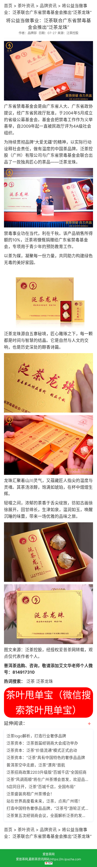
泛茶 (30, 681)
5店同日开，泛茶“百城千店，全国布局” (40, 786)
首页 (8, 5)
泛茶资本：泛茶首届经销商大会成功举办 (42, 743)
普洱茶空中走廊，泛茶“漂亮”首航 (35, 765)
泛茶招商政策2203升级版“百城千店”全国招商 (46, 772)
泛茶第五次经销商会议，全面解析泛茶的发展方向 (47, 815)
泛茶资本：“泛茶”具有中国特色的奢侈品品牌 (45, 757)
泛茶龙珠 (44, 681)
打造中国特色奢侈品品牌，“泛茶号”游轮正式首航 (47, 808)
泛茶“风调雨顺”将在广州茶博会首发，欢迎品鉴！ (47, 779)
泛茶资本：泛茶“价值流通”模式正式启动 (41, 750)
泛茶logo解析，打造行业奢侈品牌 (36, 736)
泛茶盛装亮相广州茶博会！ (30, 794)
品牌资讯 (48, 5)
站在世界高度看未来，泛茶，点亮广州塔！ (44, 801)
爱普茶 (65, 649)
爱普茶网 (48, 854)
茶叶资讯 (26, 5)
